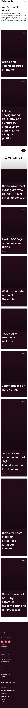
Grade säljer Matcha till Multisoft (10, 337)
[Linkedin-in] (2, 642)
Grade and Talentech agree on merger (12, 66)
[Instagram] (9, 642)
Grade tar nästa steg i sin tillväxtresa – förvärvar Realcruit (12, 540)
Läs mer (3, 74)
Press (2, 703)
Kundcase (3, 699)
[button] (25, 2)
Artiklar (2, 701)
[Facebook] (6, 642)
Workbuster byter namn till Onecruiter (13, 295)
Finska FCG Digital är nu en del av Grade (13, 243)
